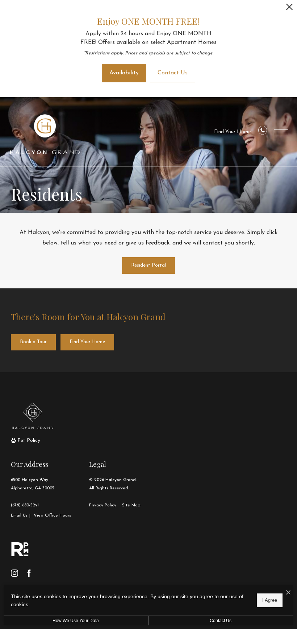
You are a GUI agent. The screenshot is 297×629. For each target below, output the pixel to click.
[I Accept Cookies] (288, 593)
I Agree (269, 600)
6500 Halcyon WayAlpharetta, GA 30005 (32, 484)
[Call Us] (262, 132)
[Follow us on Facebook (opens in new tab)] (29, 573)
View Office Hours (52, 515)
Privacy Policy (102, 505)
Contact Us (220, 620)
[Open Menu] (281, 132)
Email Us (19, 515)
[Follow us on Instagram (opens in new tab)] (14, 573)
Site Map (131, 505)
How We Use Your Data (76, 620)
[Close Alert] (289, 9)
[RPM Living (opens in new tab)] (20, 549)
